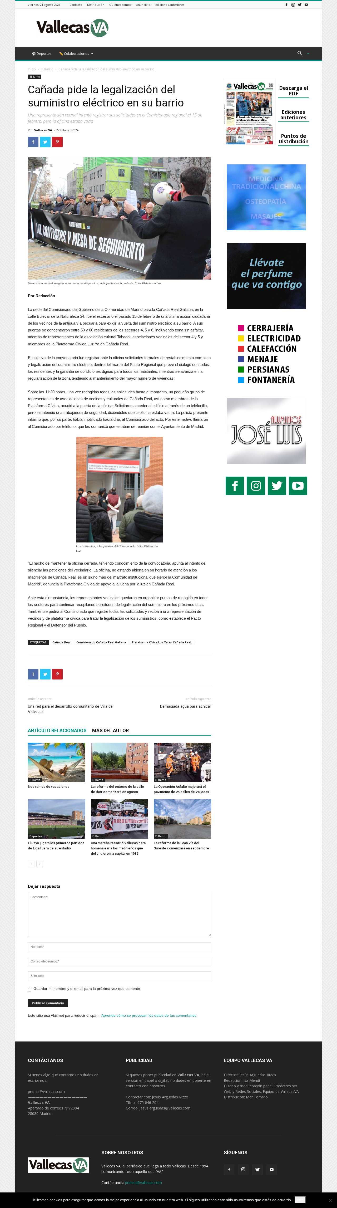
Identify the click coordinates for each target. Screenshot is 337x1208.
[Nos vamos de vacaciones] (56, 762)
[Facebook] (286, 4)
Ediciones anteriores (169, 5)
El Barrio (47, 69)
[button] (301, 53)
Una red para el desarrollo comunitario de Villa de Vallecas (70, 709)
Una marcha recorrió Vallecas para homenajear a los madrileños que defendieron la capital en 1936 (118, 848)
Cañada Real (61, 642)
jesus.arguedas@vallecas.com (165, 1108)
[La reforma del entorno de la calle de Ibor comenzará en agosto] (119, 762)
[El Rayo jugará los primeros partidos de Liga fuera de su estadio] (56, 819)
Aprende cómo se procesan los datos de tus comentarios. (149, 1015)
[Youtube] (306, 4)
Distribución (95, 5)
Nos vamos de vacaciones (48, 787)
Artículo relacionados (57, 730)
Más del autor (110, 730)
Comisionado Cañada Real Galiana (101, 642)
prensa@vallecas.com (46, 1091)
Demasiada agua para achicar (185, 706)
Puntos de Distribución (294, 138)
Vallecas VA (43, 130)
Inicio (32, 69)
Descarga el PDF (293, 90)
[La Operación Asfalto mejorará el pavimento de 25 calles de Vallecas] (182, 762)
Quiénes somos (120, 5)
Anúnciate (143, 5)
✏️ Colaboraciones (74, 53)
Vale (300, 1200)
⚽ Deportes (42, 53)
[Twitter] (300, 4)
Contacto (76, 5)
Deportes (35, 836)
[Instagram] (293, 4)
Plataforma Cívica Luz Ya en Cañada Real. (162, 642)
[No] (330, 1200)
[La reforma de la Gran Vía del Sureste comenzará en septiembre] (182, 819)
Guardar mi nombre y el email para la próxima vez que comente (86, 988)
